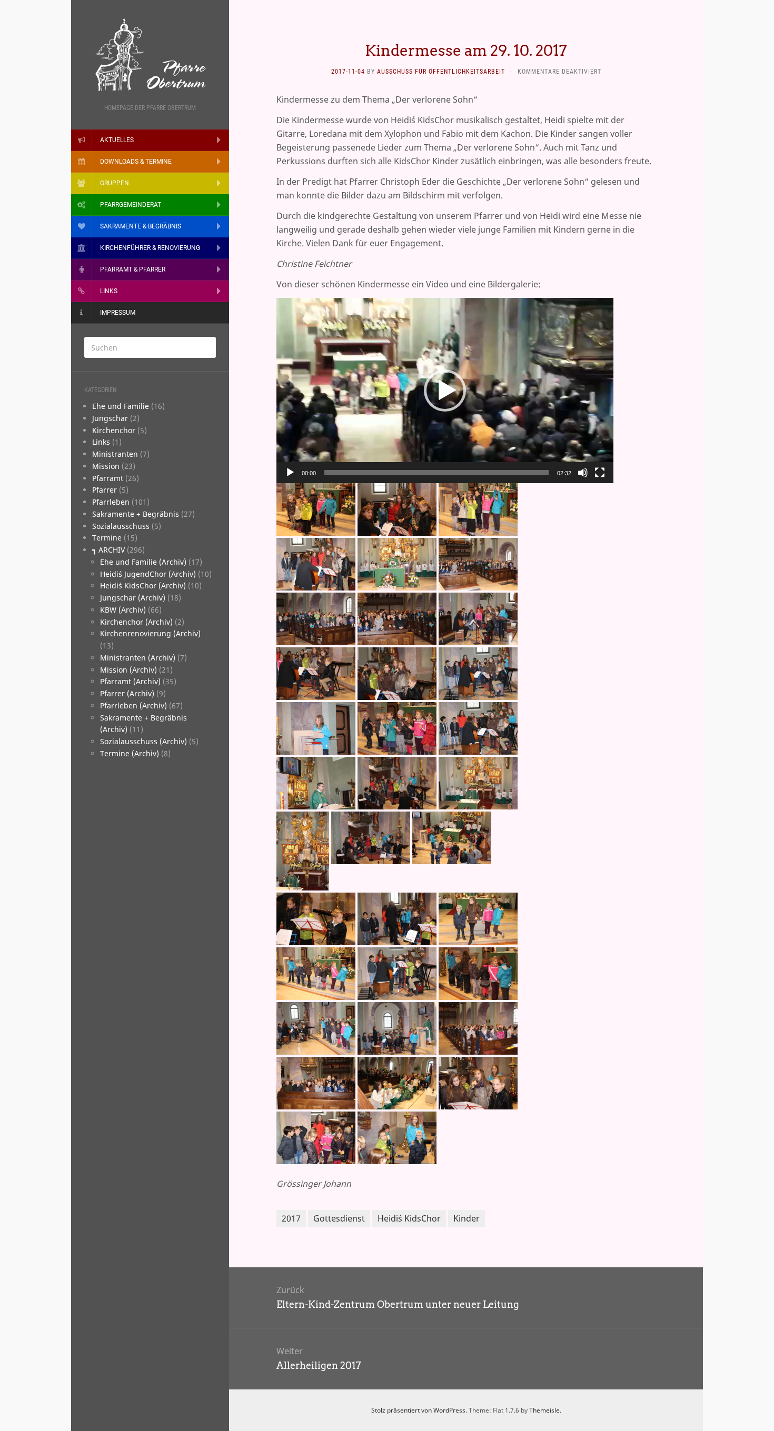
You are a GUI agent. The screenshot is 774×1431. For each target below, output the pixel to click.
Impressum (117, 312)
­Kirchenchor (113, 430)
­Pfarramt (107, 478)
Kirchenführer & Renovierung (150, 248)
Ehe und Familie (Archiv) (143, 562)
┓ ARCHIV (108, 550)
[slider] (436, 472)
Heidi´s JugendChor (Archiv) (148, 574)
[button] (445, 390)
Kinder (466, 1218)
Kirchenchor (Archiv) (136, 622)
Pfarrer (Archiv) (127, 693)
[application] (444, 390)
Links (108, 291)
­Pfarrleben (111, 502)
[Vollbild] (599, 472)
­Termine (107, 538)
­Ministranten (115, 454)
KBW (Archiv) (123, 610)
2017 (291, 1218)
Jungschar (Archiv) (132, 598)
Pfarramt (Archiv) (130, 681)
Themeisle (544, 1410)
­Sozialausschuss (121, 526)
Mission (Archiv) (128, 670)
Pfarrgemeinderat (130, 204)
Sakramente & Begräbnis (140, 226)
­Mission (106, 466)
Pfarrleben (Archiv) (133, 706)
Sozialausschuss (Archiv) (143, 741)
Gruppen (114, 183)
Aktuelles (117, 140)
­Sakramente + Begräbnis (135, 514)
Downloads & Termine (136, 161)
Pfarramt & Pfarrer (132, 269)
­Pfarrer (104, 490)
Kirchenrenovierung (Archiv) (150, 633)
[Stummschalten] (583, 472)
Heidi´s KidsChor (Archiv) (143, 586)
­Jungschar (110, 418)
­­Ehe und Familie (120, 406)
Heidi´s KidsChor (409, 1218)
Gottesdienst (339, 1218)
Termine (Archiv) (129, 753)
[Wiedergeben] (290, 472)
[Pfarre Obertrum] (150, 55)
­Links (101, 442)
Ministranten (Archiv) (137, 658)
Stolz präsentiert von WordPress (418, 1410)
